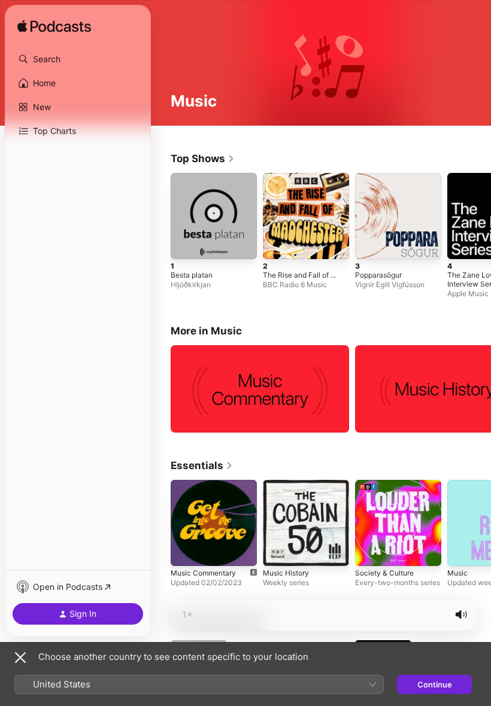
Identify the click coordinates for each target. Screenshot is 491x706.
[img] (54, 27)
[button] (78, 59)
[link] (203, 158)
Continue (434, 684)
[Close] (20, 657)
